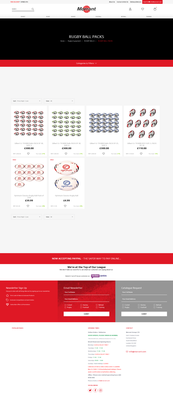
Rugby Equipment (74, 41)
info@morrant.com (104, 380)
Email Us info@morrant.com (152, 2)
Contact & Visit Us (122, 2)
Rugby (69, 307)
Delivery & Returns (135, 2)
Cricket (69, 305)
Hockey (85, 305)
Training (101, 307)
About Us (112, 2)
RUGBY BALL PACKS (105, 41)
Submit (86, 314)
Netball (101, 305)
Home (62, 41)
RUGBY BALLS (89, 41)
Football (86, 307)
